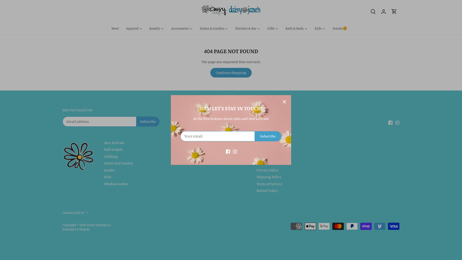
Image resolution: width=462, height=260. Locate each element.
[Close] (284, 102)
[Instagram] (235, 151)
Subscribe (268, 136)
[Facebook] (228, 151)
